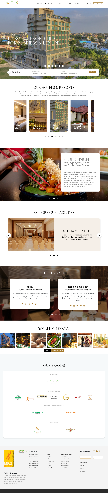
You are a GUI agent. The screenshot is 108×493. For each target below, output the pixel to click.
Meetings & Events (58, 3)
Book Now (82, 471)
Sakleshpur (49, 123)
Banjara (48, 459)
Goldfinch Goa (32, 470)
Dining (49, 3)
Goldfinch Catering (65, 467)
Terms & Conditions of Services (85, 491)
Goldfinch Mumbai (33, 465)
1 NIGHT (63, 71)
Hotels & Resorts (41, 3)
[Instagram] (94, 451)
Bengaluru (70, 123)
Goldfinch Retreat (65, 465)
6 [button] (62, 66)
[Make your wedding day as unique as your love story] (85, 340)
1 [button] (45, 66)
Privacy (102, 491)
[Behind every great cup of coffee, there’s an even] (69, 340)
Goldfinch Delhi (32, 467)
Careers (83, 3)
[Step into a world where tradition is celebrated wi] (100, 340)
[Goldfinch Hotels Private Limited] (12, 4)
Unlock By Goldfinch (33, 461)
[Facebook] (97, 451)
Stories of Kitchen (50, 467)
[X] (100, 451)
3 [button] (52, 66)
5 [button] (59, 66)
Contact (89, 3)
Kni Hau (48, 463)
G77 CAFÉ (49, 465)
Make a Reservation (98, 3)
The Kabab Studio (50, 461)
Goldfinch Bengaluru (34, 456)
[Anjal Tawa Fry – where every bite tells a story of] (54, 340)
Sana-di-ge (49, 456)
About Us (77, 3)
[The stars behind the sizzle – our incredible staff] (23, 340)
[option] (54, 43)
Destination (36, 71)
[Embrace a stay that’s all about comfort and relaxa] (38, 340)
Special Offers (70, 3)
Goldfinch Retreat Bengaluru (35, 459)
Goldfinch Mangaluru (34, 463)
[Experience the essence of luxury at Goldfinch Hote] (7, 340)
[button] (45, 136)
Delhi (27, 125)
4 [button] (55, 66)
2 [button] (48, 66)
